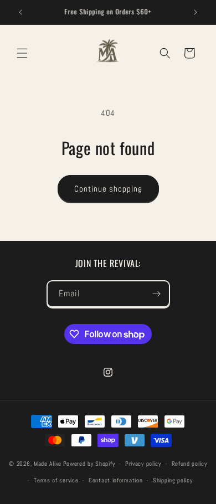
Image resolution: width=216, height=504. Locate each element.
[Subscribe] (157, 293)
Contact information (115, 480)
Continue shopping (108, 188)
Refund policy (189, 463)
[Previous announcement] (20, 12)
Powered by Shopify (89, 463)
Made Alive (47, 463)
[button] (22, 53)
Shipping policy (173, 480)
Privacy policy (143, 463)
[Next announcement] (195, 12)
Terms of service (56, 480)
